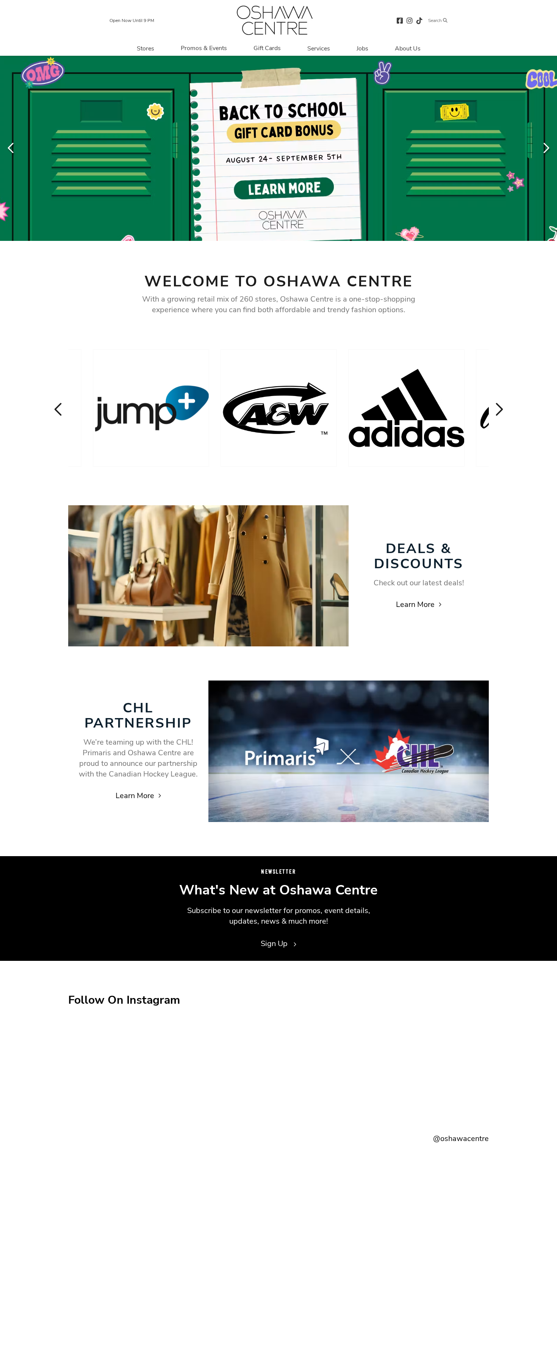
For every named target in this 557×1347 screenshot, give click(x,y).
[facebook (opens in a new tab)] (400, 20)
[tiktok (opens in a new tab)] (419, 20)
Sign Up (275, 943)
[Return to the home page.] (275, 20)
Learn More (415, 604)
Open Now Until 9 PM (132, 20)
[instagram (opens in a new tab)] (410, 20)
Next (545, 148)
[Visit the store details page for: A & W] (279, 408)
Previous (11, 148)
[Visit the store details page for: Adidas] (406, 408)
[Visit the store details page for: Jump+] (151, 408)
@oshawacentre (461, 1138)
